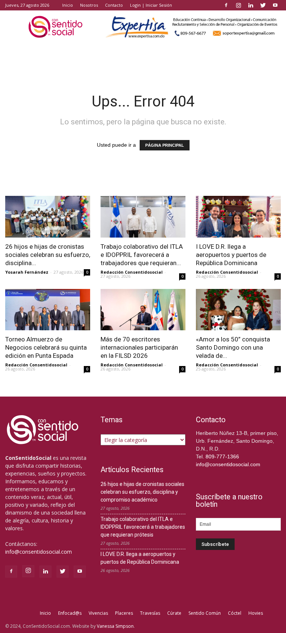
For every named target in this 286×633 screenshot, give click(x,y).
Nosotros (89, 5)
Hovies (255, 613)
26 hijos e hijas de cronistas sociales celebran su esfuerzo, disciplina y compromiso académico (142, 492)
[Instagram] (238, 5)
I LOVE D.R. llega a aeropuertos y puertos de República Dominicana (231, 255)
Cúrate (174, 613)
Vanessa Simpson (115, 626)
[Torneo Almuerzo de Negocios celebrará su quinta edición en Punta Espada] (47, 310)
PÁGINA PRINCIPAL (164, 145)
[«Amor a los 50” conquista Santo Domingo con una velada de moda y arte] (238, 310)
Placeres (124, 613)
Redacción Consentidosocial (132, 272)
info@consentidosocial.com (38, 551)
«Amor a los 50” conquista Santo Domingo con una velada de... (233, 347)
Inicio (67, 5)
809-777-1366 (222, 456)
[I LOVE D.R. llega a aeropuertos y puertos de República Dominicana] (238, 217)
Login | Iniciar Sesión (151, 5)
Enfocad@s (70, 613)
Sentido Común (204, 613)
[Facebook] (226, 5)
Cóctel (234, 613)
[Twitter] (262, 5)
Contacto (114, 5)
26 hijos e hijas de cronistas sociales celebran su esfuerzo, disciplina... (47, 255)
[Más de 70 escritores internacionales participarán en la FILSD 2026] (143, 310)
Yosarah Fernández (26, 272)
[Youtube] (275, 5)
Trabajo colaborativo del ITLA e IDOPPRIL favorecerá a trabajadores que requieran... (142, 255)
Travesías (150, 613)
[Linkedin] (250, 5)
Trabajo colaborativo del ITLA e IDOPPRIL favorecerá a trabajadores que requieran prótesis (143, 527)
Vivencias (98, 613)
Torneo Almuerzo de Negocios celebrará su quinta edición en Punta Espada (46, 347)
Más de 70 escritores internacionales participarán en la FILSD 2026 (139, 347)
